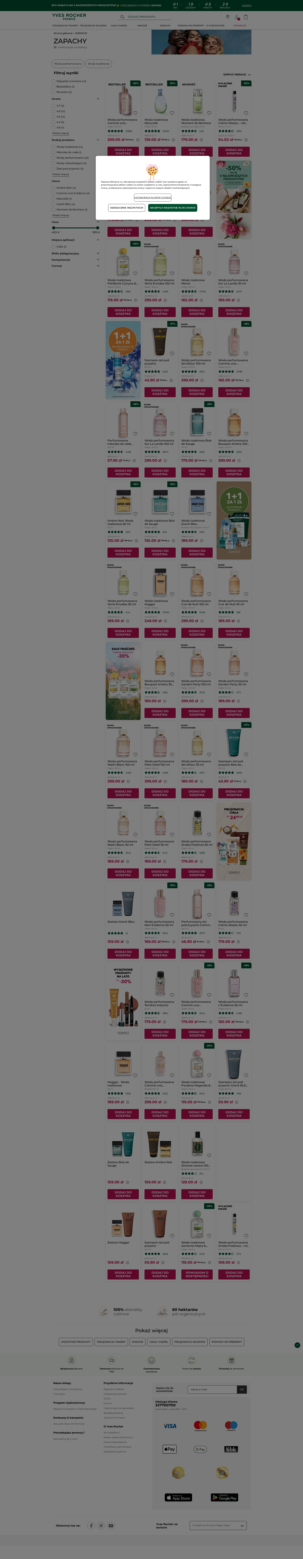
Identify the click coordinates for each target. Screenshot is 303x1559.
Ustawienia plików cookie (152, 197)
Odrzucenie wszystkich (126, 207)
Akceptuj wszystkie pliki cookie (173, 207)
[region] (153, 188)
